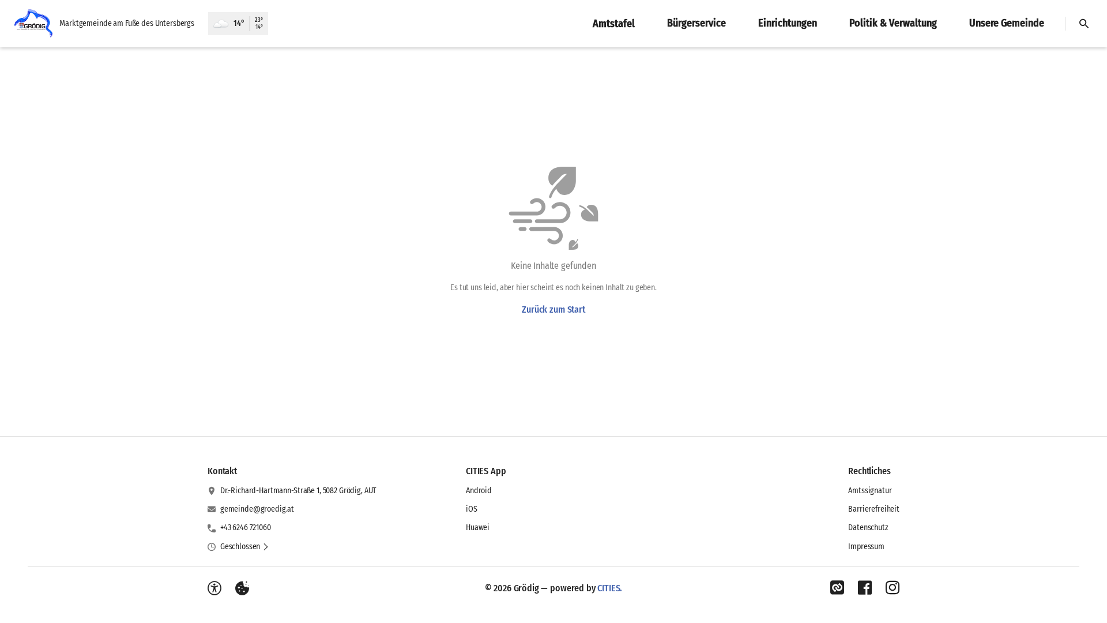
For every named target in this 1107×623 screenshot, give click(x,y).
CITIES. (609, 588)
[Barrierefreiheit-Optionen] (214, 588)
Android (479, 491)
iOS (471, 509)
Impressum (866, 546)
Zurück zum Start (553, 309)
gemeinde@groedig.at (257, 509)
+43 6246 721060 (245, 527)
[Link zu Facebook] (865, 588)
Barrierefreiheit (873, 509)
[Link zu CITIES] (837, 588)
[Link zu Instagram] (892, 588)
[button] (244, 547)
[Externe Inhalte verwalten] (242, 588)
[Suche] (1084, 23)
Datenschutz (868, 527)
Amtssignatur (869, 491)
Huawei (478, 527)
